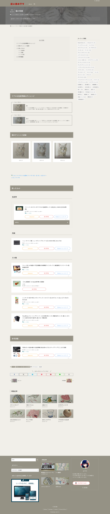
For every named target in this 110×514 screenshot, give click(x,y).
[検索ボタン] (34, 4)
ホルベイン (81, 74)
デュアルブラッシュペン (84, 65)
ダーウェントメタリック (84, 62)
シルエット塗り (82, 60)
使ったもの (21, 48)
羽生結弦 (81, 92)
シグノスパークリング (83, 57)
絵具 (93, 89)
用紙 (22, 52)
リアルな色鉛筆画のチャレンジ (26, 43)
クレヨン (80, 50)
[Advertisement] (41, 76)
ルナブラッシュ (93, 82)
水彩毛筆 (88, 87)
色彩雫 (80, 94)
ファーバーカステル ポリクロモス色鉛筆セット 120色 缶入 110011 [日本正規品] (45, 208)
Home (45, 509)
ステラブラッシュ (93, 60)
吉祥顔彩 (80, 84)
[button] (14, 374)
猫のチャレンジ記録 (23, 46)
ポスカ (89, 74)
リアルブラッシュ (83, 82)
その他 (22, 54)
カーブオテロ (92, 47)
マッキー (96, 79)
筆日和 (87, 89)
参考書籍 (20, 57)
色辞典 (86, 94)
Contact (56, 509)
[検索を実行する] (37, 459)
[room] (99, 1)
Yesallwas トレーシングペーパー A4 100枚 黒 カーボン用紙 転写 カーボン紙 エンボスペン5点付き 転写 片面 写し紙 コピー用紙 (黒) (45, 317)
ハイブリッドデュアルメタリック (86, 67)
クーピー (88, 50)
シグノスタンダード (83, 55)
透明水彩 (90, 97)
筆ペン (80, 89)
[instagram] (97, 1)
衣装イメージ (82, 97)
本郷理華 (95, 84)
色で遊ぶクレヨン (90, 92)
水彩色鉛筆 (96, 87)
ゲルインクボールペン (84, 52)
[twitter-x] (95, 1)
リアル (13, 14)
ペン (96, 72)
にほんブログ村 (15, 177)
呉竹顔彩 (87, 84)
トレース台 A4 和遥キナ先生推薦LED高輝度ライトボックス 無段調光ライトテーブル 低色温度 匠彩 (45, 266)
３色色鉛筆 (81, 99)
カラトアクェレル (82, 47)
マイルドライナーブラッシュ (85, 79)
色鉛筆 (22, 50)
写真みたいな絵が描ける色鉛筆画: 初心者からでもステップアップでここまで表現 (44, 347)
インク (91, 45)
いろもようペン (91, 42)
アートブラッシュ (82, 45)
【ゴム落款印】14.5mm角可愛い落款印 (33, 282)
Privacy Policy (62, 509)
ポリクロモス (35, 366)
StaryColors (81, 42)
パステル (81, 70)
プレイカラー (81, 72)
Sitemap (50, 509)
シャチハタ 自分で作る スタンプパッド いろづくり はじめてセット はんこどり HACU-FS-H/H (45, 299)
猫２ (27, 119)
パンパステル (89, 70)
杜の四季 (80, 87)
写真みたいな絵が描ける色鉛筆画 (22, 14)
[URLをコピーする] (69, 374)
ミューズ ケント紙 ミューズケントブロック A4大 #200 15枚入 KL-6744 (41, 241)
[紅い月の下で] (17, 4)
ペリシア (90, 72)
